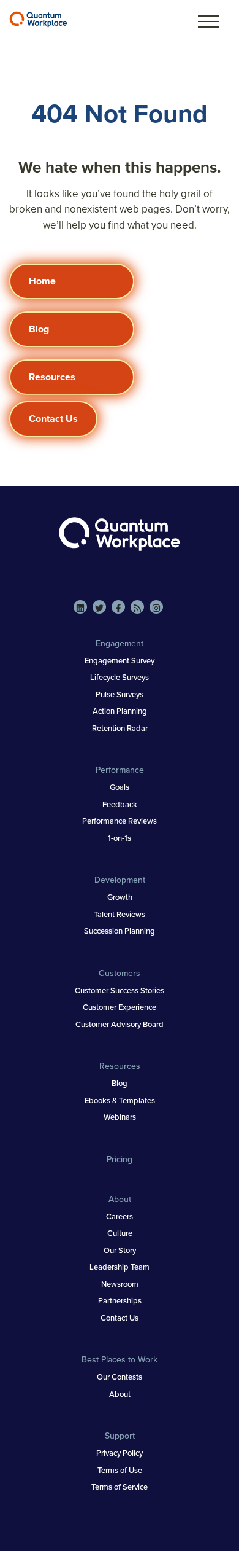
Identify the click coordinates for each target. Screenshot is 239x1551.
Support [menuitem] (120, 1435)
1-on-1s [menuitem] (119, 838)
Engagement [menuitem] (119, 643)
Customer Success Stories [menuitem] (119, 990)
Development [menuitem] (119, 879)
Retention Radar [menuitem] (120, 728)
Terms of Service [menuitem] (119, 1487)
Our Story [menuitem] (120, 1250)
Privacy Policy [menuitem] (119, 1453)
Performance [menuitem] (120, 770)
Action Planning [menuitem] (120, 711)
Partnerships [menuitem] (120, 1301)
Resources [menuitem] (119, 1066)
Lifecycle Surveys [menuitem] (119, 677)
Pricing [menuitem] (119, 1159)
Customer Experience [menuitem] (119, 1007)
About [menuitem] (119, 1199)
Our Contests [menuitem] (119, 1377)
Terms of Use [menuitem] (119, 1470)
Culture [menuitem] (119, 1233)
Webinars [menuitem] (120, 1117)
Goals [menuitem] (119, 787)
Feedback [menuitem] (119, 804)
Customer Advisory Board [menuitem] (119, 1024)
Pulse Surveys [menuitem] (119, 694)
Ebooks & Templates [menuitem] (120, 1100)
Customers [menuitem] (119, 973)
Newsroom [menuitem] (119, 1284)
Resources (52, 377)
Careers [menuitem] (119, 1216)
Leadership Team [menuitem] (119, 1267)
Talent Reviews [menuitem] (119, 914)
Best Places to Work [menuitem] (119, 1359)
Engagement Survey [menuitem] (119, 660)
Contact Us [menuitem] (119, 1318)
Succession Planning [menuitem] (119, 931)
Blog (39, 329)
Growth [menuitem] (119, 897)
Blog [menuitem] (119, 1083)
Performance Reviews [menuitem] (119, 821)
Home (42, 281)
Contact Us (53, 419)
